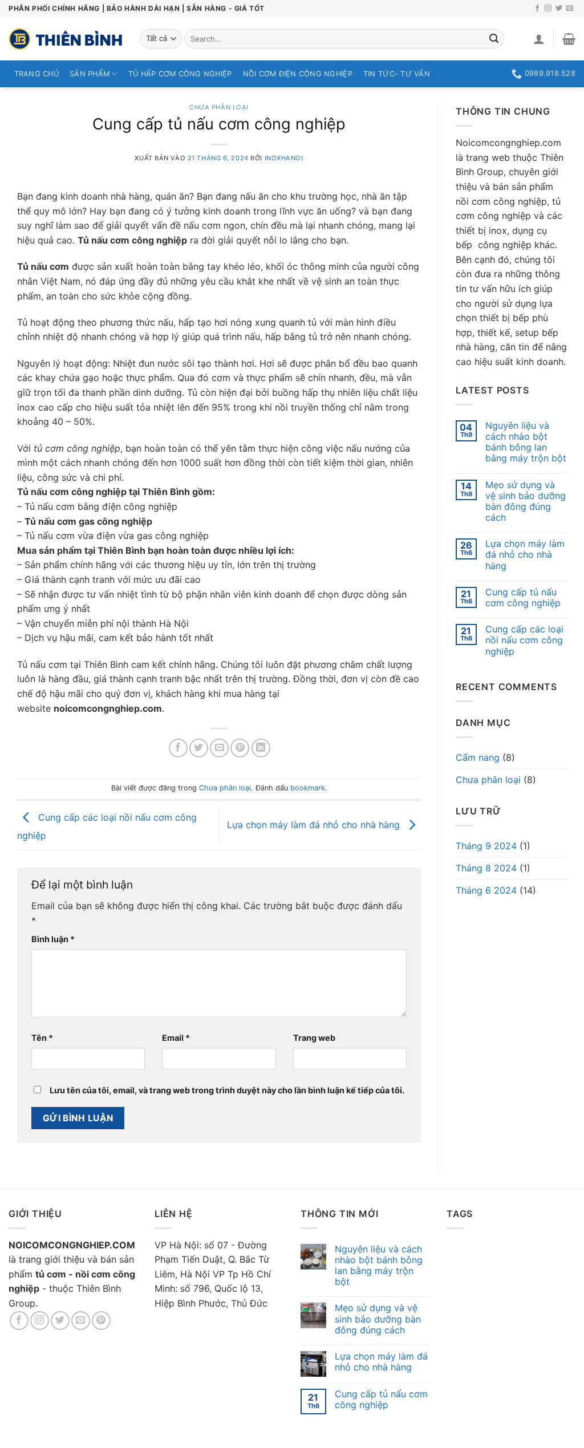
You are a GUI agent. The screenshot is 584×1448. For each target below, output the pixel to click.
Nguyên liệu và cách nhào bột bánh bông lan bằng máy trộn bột (525, 442)
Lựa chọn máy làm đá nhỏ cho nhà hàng (315, 824)
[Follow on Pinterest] (101, 1320)
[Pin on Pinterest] (239, 748)
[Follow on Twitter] (558, 9)
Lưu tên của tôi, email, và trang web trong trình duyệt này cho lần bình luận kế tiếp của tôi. (227, 1090)
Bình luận (53, 939)
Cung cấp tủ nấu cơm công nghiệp (523, 598)
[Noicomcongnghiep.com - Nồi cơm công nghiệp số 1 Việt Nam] (66, 38)
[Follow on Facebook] (537, 9)
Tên (42, 1038)
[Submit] (494, 38)
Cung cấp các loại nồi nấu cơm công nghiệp (524, 640)
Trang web (314, 1038)
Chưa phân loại (219, 107)
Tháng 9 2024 (486, 845)
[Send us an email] (569, 9)
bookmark (307, 788)
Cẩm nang (478, 757)
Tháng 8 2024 (486, 868)
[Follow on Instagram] (548, 9)
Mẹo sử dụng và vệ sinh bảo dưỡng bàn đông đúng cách (525, 502)
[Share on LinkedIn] (261, 748)
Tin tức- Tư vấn (396, 74)
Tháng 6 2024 (486, 890)
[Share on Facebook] (178, 748)
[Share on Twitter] (198, 748)
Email (176, 1038)
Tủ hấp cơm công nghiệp (180, 74)
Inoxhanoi (284, 158)
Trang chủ (36, 74)
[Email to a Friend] (219, 748)
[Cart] (568, 38)
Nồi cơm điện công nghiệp (297, 74)
